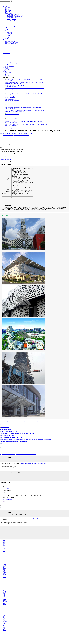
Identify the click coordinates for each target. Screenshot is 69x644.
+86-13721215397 (6, 488)
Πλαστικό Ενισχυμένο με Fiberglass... (11, 116)
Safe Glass (9, 34)
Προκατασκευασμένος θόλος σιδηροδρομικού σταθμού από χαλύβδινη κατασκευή (18, 454)
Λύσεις (4, 40)
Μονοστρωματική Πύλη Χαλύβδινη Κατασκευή (15, 15)
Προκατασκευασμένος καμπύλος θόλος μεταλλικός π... (14, 89)
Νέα (3, 36)
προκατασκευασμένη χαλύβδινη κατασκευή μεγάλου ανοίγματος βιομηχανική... (17, 433)
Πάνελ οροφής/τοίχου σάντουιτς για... (11, 119)
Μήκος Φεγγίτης (12, 23)
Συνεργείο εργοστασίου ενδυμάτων (8, 449)
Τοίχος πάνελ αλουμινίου (11, 25)
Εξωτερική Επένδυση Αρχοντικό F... (11, 86)
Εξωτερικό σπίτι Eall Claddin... (10, 91)
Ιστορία (6, 8)
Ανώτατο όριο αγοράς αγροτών (7, 445)
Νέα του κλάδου (7, 38)
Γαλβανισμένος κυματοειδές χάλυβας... (11, 122)
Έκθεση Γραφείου (8, 10)
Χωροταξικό (9, 28)
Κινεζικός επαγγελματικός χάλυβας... (11, 125)
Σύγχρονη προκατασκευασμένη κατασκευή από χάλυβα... (14, 111)
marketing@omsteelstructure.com (8, 499)
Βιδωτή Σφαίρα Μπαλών (5, 429)
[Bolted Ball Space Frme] (4, 427)
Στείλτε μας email (3, 159)
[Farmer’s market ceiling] (4, 443)
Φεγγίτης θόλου (9, 62)
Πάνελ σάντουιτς (10, 33)
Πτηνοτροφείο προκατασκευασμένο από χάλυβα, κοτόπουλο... (14, 441)
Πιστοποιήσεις (7, 11)
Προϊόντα (4, 12)
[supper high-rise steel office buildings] (7, 435)
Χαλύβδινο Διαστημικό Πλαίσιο (10, 43)
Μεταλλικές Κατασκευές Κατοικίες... (11, 108)
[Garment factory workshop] (5, 447)
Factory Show (7, 9)
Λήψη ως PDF (9, 159)
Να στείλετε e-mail (3, 506)
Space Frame (7, 18)
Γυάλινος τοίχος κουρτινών (9, 61)
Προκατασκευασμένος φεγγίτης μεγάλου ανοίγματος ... (14, 94)
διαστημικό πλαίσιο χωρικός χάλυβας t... (12, 100)
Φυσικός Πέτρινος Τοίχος (11, 26)
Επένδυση (6, 31)
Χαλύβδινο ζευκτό (8, 27)
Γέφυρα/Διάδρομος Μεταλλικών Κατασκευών (15, 16)
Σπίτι (3, 5)
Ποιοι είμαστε (5, 6)
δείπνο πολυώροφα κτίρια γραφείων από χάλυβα (11, 437)
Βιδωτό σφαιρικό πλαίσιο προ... (10, 80)
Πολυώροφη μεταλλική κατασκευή (13, 14)
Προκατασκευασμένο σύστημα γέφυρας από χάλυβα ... (14, 105)
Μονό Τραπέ (9, 29)
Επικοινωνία (5, 44)
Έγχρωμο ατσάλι (10, 32)
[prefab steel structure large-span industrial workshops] (9, 431)
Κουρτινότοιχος (7, 21)
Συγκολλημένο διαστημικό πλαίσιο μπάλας (14, 20)
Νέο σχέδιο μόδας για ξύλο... (10, 128)
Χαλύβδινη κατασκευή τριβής (12, 17)
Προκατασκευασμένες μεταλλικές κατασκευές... (13, 83)
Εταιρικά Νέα (7, 37)
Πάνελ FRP (9, 35)
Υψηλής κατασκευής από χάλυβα (10, 41)
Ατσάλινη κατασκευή (8, 13)
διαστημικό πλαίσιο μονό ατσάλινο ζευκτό (12, 114)
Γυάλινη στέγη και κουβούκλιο (14, 24)
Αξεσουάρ (6, 30)
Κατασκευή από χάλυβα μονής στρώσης (11, 42)
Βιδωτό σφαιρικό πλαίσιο (11, 19)
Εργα (3, 39)
